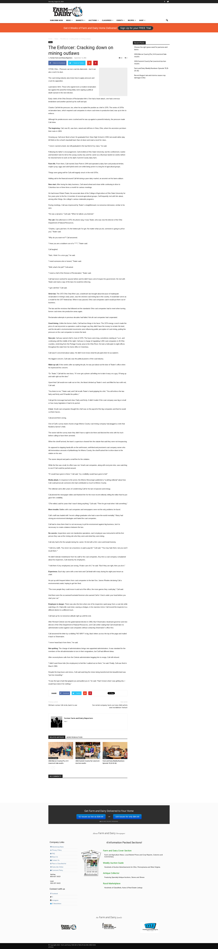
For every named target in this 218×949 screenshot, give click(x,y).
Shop (141, 20)
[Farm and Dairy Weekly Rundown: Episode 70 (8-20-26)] (115, 750)
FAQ (53, 853)
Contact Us (55, 860)
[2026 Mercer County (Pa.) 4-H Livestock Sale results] (60, 750)
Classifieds (106, 20)
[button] (167, 20)
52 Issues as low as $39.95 (91, 817)
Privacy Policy (57, 850)
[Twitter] (168, 1)
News (68, 20)
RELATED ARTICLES (57, 737)
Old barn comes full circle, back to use (62, 705)
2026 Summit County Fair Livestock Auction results (150, 62)
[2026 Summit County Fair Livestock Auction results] (88, 750)
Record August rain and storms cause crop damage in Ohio (150, 76)
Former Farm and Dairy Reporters (61, 58)
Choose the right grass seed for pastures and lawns (150, 48)
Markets (79, 20)
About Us (54, 857)
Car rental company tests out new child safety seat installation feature (109, 706)
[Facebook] (164, 1)
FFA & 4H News (53, 758)
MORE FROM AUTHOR (74, 737)
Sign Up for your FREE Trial (135, 28)
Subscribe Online (57, 867)
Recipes (131, 20)
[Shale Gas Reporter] (109, 929)
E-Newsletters (56, 903)
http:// (65, 721)
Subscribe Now (56, 20)
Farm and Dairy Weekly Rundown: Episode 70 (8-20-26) (151, 69)
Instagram (54, 900)
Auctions (93, 20)
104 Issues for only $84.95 (127, 817)
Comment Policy (57, 870)
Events (120, 20)
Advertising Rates (58, 847)
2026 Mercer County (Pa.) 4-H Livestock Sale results (150, 55)
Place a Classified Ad (58, 863)
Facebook (54, 893)
